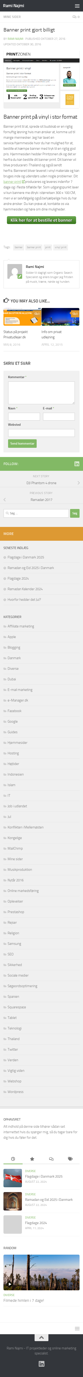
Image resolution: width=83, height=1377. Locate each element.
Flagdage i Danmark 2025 (26, 557)
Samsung (14, 944)
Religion (13, 933)
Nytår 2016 (16, 880)
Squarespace (17, 1007)
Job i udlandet (17, 806)
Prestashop (16, 912)
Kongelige (15, 838)
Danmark (14, 658)
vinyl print (60, 247)
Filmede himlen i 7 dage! (23, 1300)
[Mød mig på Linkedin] (77, 463)
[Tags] (70, 1159)
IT (9, 795)
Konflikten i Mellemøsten (26, 827)
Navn (13, 408)
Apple (12, 637)
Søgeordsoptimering (22, 986)
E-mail (48, 408)
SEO (11, 954)
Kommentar (17, 377)
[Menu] (77, 5)
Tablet (12, 1018)
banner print (12, 182)
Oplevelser (15, 901)
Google (13, 721)
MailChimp (15, 848)
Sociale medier (18, 975)
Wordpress (16, 1092)
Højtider (13, 764)
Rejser (12, 922)
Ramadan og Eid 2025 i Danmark (31, 568)
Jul (9, 817)
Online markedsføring (23, 891)
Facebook (14, 711)
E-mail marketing (20, 690)
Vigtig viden (16, 1071)
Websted (14, 425)
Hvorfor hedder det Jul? (24, 600)
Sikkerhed (15, 965)
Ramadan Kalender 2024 (25, 589)
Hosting (13, 753)
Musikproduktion (20, 870)
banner (19, 247)
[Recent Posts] (13, 1159)
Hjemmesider (17, 743)
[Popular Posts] (32, 1159)
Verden (13, 1060)
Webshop (14, 1081)
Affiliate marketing (21, 626)
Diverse (13, 669)
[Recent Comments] (51, 1159)
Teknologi (15, 1028)
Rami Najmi (13, 5)
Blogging (14, 647)
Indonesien (16, 774)
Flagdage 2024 (18, 578)
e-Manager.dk (18, 700)
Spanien (13, 997)
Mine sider (12, 17)
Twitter (13, 1049)
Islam (11, 785)
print (47, 247)
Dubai (12, 679)
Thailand (14, 1039)
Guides (13, 732)
